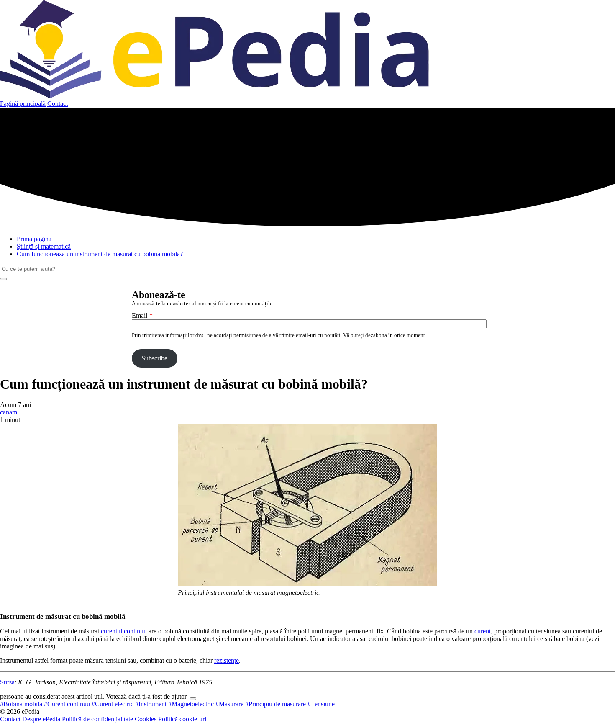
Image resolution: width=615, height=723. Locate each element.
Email (139, 315)
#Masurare (229, 704)
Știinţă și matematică (44, 246)
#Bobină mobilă (21, 704)
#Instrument (151, 704)
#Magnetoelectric (191, 704)
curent (482, 631)
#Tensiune (321, 704)
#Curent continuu (67, 704)
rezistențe (226, 660)
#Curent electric (112, 704)
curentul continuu (124, 631)
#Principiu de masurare (275, 704)
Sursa (7, 682)
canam (8, 412)
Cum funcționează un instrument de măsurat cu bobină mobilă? (100, 253)
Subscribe (154, 358)
